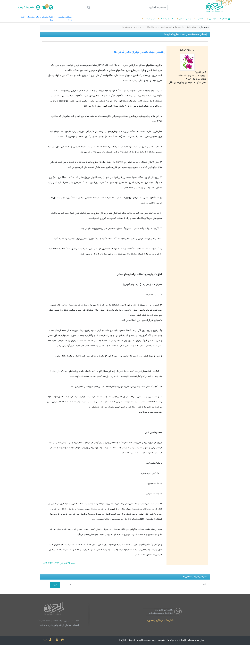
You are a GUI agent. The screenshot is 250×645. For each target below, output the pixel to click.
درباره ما (171, 640)
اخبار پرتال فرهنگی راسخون (160, 620)
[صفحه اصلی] (62, 640)
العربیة (132, 640)
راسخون (223, 19)
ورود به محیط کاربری (146, 640)
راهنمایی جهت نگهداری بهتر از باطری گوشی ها (139, 52)
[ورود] (57, 640)
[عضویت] (51, 640)
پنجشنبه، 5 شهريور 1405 (65, 19)
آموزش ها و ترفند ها (130, 27)
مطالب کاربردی (148, 27)
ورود (20, 7)
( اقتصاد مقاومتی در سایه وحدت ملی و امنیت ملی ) (37, 19)
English (123, 640)
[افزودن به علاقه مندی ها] (45, 640)
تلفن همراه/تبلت (165, 27)
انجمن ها (178, 27)
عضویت (30, 7)
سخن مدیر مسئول (196, 640)
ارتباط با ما (181, 640)
